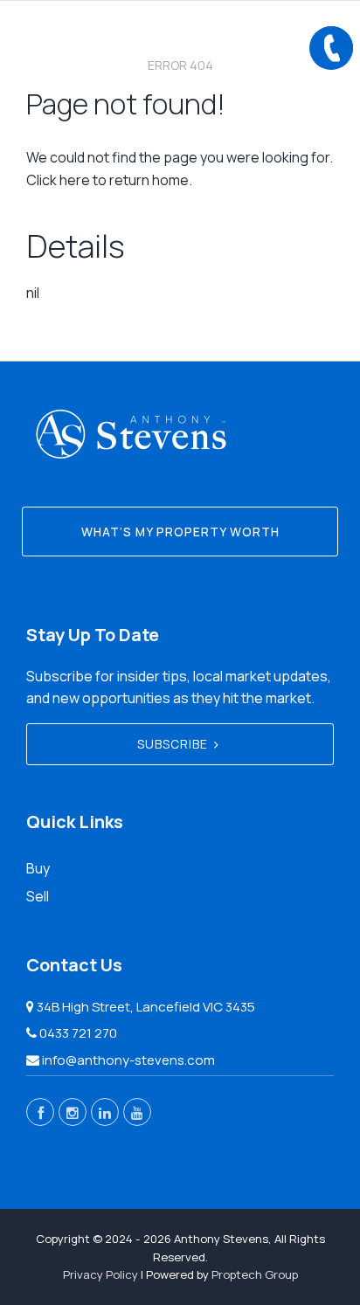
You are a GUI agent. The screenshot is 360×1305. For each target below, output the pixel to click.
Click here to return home (107, 180)
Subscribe (172, 743)
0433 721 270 (78, 1033)
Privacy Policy (100, 1274)
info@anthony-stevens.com (128, 1060)
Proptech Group (254, 1274)
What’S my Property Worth (180, 531)
